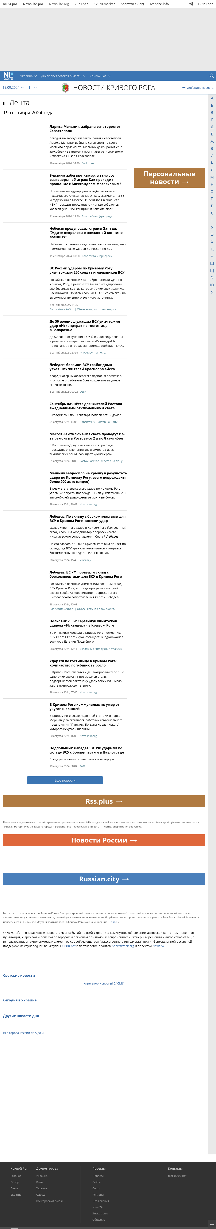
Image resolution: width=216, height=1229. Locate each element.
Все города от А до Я (49, 1201)
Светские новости (19, 975)
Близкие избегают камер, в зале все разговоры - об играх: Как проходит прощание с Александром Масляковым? (85, 179)
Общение (98, 1219)
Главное (16, 1176)
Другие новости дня (21, 1015)
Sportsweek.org (132, 4)
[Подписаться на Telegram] (191, 4)
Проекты (98, 1168)
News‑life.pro (33, 4)
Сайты (96, 1182)
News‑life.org (59, 4)
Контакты (175, 1168)
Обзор (15, 1182)
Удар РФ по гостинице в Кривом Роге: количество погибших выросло (83, 663)
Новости (98, 1176)
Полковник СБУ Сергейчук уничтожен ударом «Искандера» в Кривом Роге (83, 623)
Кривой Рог (19, 1168)
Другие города (47, 1168)
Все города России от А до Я (23, 1033)
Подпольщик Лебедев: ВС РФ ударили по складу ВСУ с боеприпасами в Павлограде (87, 750)
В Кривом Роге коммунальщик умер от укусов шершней (85, 706)
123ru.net (205, 4)
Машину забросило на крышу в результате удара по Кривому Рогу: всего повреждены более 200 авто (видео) (88, 477)
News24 (158, 946)
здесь (114, 922)
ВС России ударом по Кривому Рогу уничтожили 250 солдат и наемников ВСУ (87, 270)
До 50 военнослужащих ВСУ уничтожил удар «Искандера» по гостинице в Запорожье (85, 325)
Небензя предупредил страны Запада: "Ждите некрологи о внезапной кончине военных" (86, 232)
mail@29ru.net (177, 1176)
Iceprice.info (159, 4)
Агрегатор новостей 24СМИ (104, 983)
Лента (19, 102)
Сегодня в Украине (19, 1000)
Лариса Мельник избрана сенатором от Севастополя (85, 128)
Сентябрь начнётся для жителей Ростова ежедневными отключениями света (86, 405)
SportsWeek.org (123, 946)
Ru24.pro (10, 4)
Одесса (40, 1194)
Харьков (41, 1188)
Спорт (96, 1188)
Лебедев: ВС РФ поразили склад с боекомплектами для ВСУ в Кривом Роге (86, 574)
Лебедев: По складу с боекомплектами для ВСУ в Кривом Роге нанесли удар (88, 518)
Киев (39, 1182)
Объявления (100, 1201)
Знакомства (100, 1213)
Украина (41, 1176)
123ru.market (104, 4)
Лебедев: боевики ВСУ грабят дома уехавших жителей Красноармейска (82, 366)
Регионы (98, 1194)
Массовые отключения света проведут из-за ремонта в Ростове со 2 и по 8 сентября (87, 436)
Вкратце (16, 1194)
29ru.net (81, 4)
